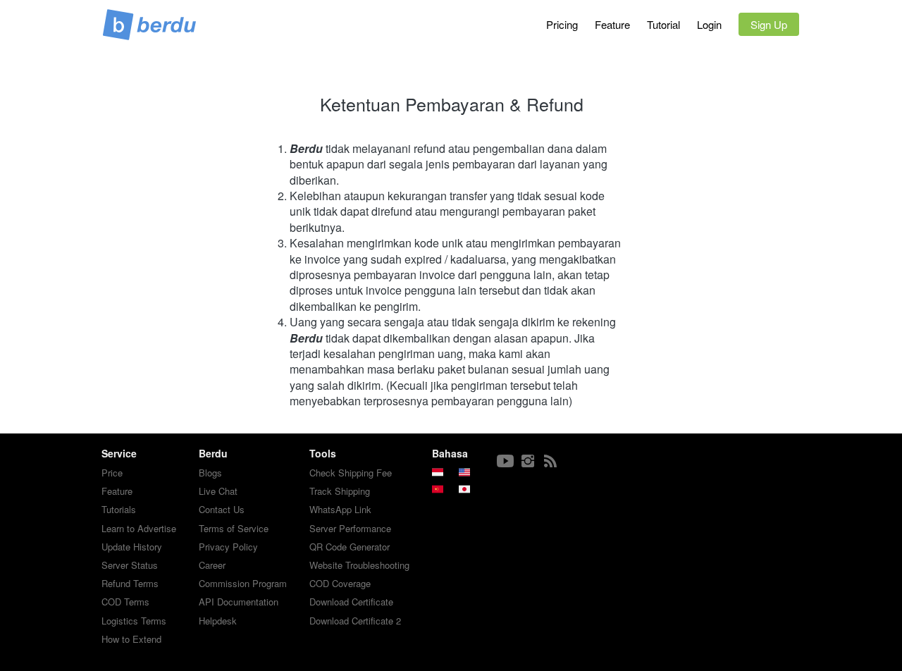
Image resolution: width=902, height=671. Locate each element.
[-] (505, 461)
